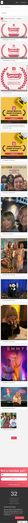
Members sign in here (14, 484)
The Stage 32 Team (14, 498)
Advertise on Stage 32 (14, 503)
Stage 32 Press (14, 501)
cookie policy (15, 514)
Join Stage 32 (23, 2)
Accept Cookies (19, 517)
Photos (4, 13)
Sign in (17, 2)
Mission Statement (14, 500)
